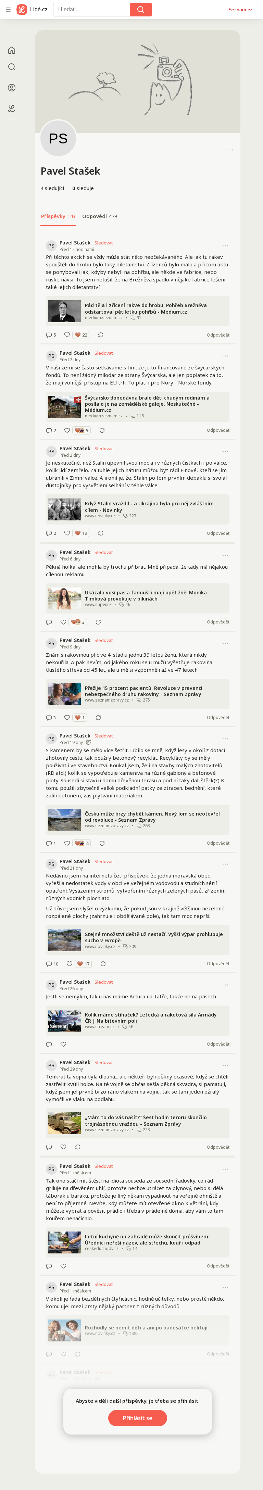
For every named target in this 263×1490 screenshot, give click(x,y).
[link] (137, 289)
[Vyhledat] (141, 9)
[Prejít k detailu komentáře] (49, 335)
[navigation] (8, 9)
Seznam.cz (240, 9)
